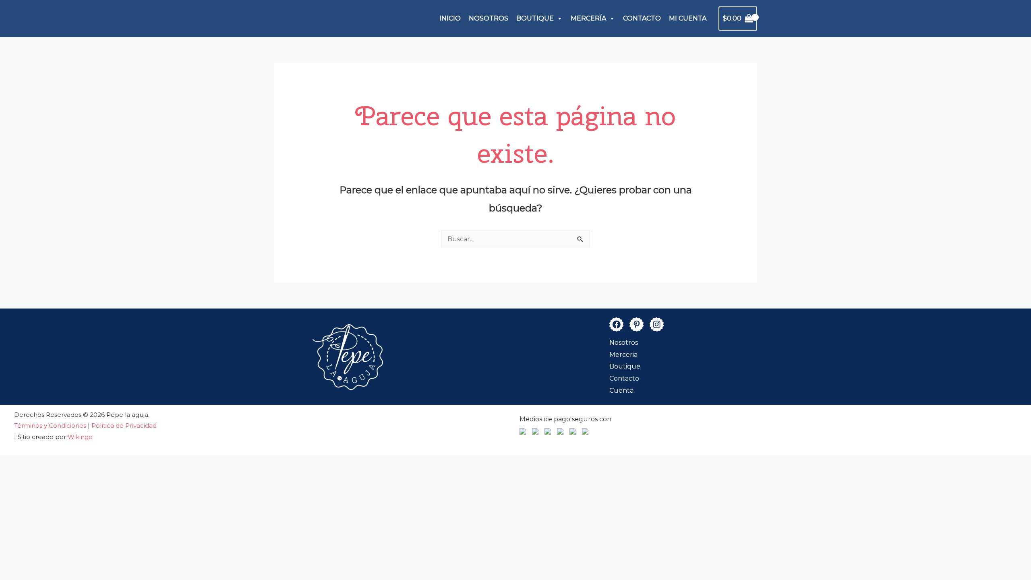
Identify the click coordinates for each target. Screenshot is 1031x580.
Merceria (623, 354)
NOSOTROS (488, 18)
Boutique (624, 366)
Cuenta (621, 390)
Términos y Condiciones (51, 425)
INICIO (450, 18)
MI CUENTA (687, 18)
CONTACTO (642, 18)
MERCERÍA (588, 18)
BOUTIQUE (535, 18)
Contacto (624, 378)
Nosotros (623, 342)
